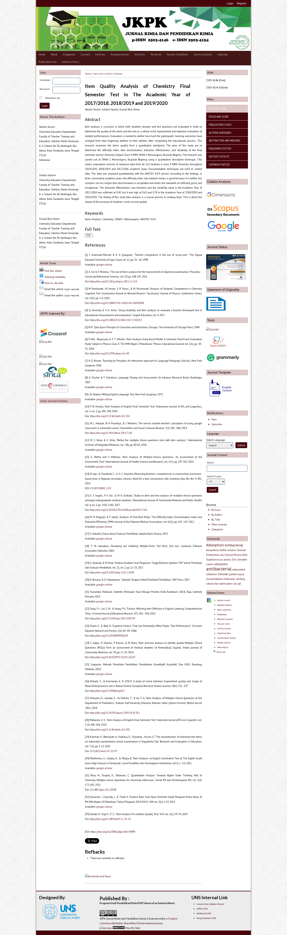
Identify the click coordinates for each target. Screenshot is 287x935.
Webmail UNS (204, 913)
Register (242, 3)
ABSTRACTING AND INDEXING (224, 140)
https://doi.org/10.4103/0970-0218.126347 (112, 657)
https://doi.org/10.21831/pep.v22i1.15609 (112, 572)
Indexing (222, 54)
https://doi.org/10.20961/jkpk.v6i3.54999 (113, 831)
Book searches (224, 609)
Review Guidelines (177, 54)
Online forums (224, 628)
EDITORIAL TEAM (218, 108)
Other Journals (219, 524)
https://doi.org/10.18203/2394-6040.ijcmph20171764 (118, 509)
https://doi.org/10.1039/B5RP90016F (109, 635)
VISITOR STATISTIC (219, 156)
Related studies (224, 605)
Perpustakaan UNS (206, 918)
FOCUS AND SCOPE (219, 116)
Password (45, 88)
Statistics (140, 54)
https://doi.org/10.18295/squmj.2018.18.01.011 (115, 712)
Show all (220, 651)
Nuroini (118, 73)
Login (230, 3)
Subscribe (216, 424)
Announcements (120, 54)
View (214, 419)
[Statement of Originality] (216, 309)
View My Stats (132, 928)
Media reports (224, 642)
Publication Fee (47, 61)
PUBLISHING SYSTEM (220, 148)
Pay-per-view (223, 623)
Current (85, 54)
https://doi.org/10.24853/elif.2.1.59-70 (110, 819)
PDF (88, 235)
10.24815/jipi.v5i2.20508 (103, 789)
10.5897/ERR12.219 (100, 488)
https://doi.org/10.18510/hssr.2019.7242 (111, 432)
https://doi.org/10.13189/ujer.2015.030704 (112, 618)
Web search (222, 647)
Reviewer (156, 54)
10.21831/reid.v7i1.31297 (103, 751)
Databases (222, 614)
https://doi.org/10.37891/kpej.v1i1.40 (109, 353)
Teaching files (224, 633)
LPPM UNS (202, 908)
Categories (69, 54)
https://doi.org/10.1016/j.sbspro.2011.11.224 (113, 281)
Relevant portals (225, 619)
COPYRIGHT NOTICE (219, 164)
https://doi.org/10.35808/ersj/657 (107, 690)
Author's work (223, 600)
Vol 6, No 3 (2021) (103, 73)
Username (45, 79)
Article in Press (70, 61)
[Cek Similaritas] (218, 349)
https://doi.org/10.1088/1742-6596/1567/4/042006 (117, 302)
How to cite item (54, 283)
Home (42, 54)
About (54, 54)
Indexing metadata (55, 277)
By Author (216, 514)
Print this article (53, 271)
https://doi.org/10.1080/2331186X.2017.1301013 (116, 320)
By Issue (215, 510)
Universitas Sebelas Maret (210, 904)
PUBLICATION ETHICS (220, 124)
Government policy (226, 638)
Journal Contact (203, 54)
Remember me (52, 97)
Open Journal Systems (54, 401)
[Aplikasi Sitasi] (212, 329)
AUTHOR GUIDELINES (220, 132)
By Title (215, 519)
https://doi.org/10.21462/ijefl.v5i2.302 (110, 416)
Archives (100, 54)
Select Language (215, 440)
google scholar (104, 264)
